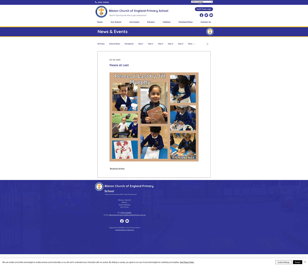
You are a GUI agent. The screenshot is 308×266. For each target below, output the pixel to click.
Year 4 (170, 44)
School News (114, 44)
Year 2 (150, 44)
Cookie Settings (283, 262)
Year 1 (140, 44)
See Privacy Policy (187, 262)
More (190, 44)
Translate (205, 4)
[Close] (305, 262)
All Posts (100, 44)
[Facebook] (122, 221)
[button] (116, 22)
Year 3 (160, 44)
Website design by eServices (124, 230)
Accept (297, 262)
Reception (129, 44)
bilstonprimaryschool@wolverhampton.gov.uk (127, 215)
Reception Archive (117, 168)
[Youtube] (127, 221)
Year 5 (180, 44)
